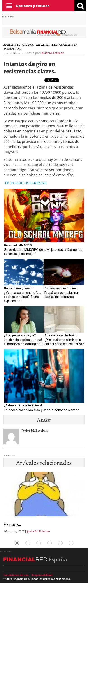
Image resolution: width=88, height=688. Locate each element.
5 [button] (60, 543)
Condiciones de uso (15, 575)
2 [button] (27, 543)
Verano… (12, 524)
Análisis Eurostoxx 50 (20, 44)
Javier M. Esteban (52, 53)
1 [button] (17, 543)
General (14, 48)
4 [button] (49, 543)
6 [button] (71, 543)
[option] (44, 504)
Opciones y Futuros (32, 5)
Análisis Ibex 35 (48, 44)
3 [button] (38, 543)
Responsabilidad (41, 575)
